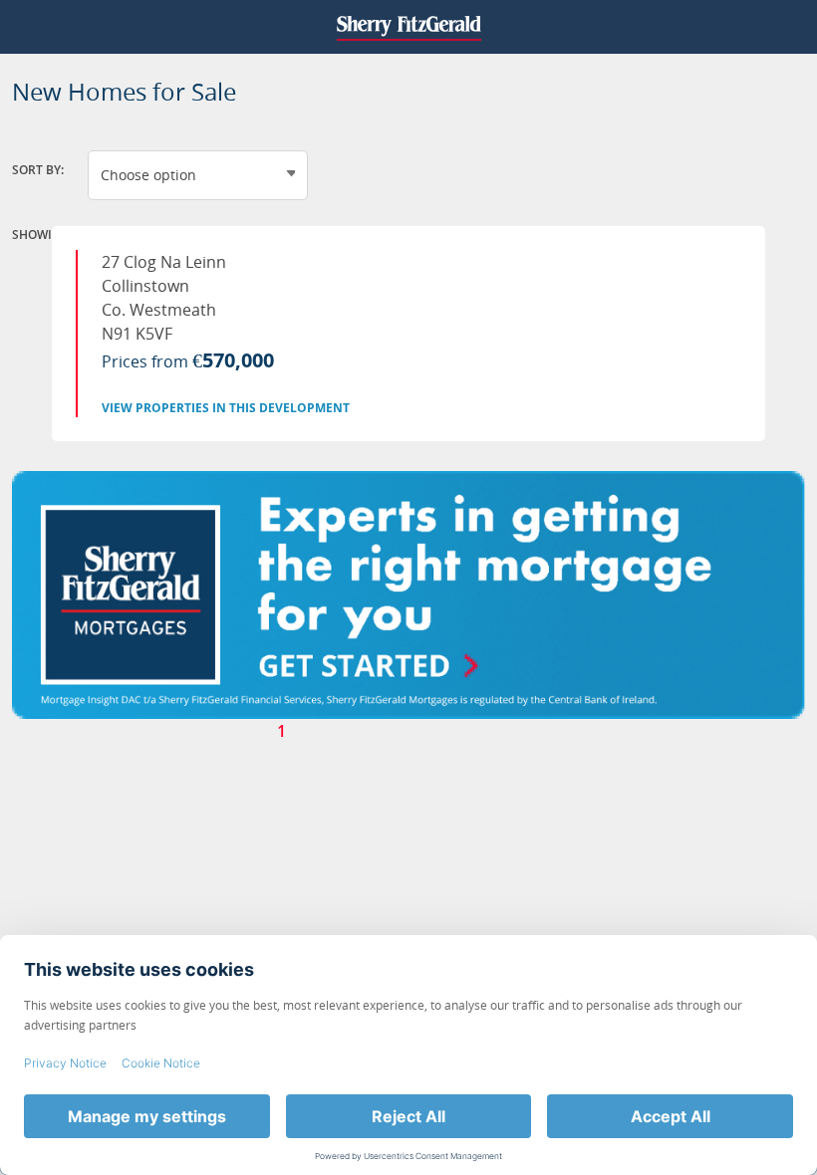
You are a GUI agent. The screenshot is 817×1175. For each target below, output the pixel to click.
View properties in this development (226, 407)
